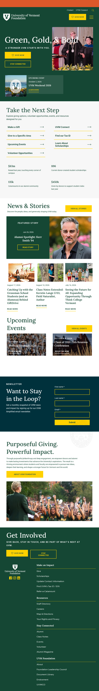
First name (59, 387)
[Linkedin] (18, 578)
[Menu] (91, 17)
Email (57, 410)
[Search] (93, 10)
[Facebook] (10, 578)
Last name (59, 398)
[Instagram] (14, 578)
